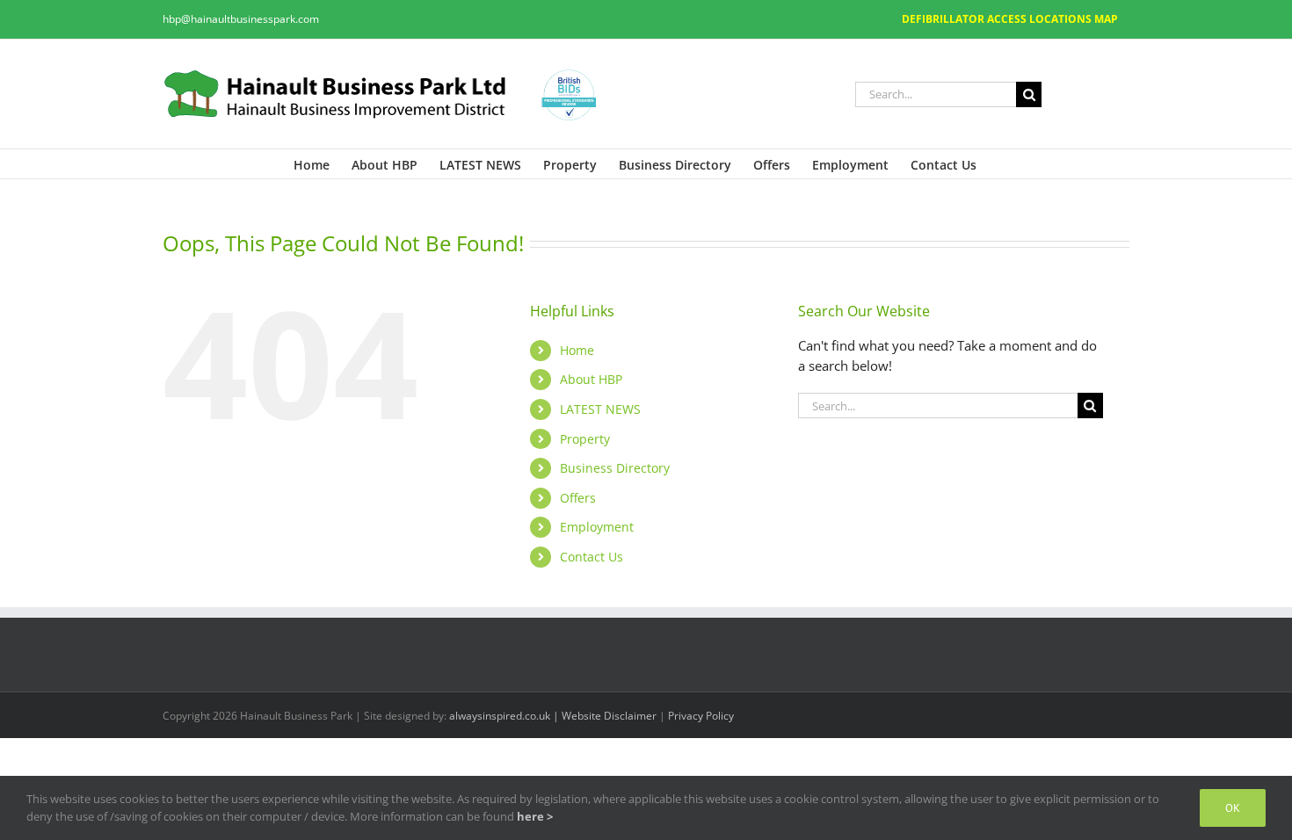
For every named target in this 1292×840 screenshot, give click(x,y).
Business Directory (615, 468)
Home (577, 350)
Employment (597, 526)
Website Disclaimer (610, 715)
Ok (1232, 807)
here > (535, 816)
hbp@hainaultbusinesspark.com (241, 18)
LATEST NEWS (600, 409)
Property (585, 439)
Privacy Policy (701, 715)
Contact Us (591, 556)
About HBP (591, 379)
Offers (578, 497)
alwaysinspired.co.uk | (505, 715)
